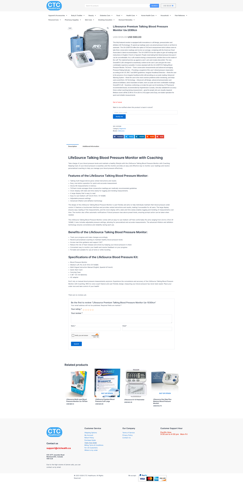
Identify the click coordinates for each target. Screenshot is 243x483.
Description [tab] (72, 146)
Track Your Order (90, 443)
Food (118, 15)
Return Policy (89, 438)
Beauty (91, 15)
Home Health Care (147, 15)
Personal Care (53, 20)
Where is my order (91, 450)
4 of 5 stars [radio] (90, 310)
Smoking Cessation (105, 20)
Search (154, 6)
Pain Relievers (180, 15)
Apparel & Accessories (56, 15)
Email (125, 326)
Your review (77, 313)
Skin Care (88, 20)
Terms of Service (128, 433)
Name (73, 326)
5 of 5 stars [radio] (93, 310)
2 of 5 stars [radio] (86, 310)
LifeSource (121, 131)
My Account (88, 435)
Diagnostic (122, 128)
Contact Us (126, 438)
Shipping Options (90, 433)
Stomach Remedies (125, 20)
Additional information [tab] (91, 146)
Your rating (76, 309)
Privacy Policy (127, 435)
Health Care (130, 15)
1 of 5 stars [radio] (83, 310)
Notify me (119, 116)
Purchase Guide (90, 440)
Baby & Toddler (76, 15)
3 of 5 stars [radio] (88, 310)
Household (165, 15)
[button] (108, 28)
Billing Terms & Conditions (93, 445)
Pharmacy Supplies (72, 20)
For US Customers (91, 448)
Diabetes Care (105, 15)
